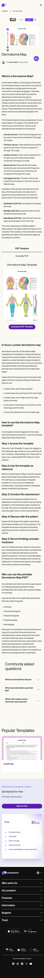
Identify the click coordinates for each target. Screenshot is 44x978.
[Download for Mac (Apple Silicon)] (14, 931)
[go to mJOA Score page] (22, 748)
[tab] (22, 248)
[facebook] (13, 963)
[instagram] (17, 963)
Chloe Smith (13, 62)
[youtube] (30, 963)
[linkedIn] (22, 963)
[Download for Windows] (30, 931)
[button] (40, 5)
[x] (26, 963)
